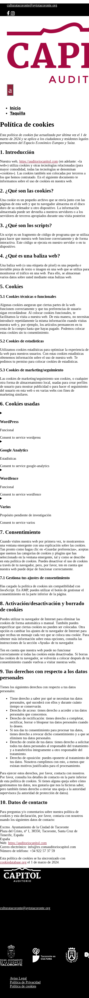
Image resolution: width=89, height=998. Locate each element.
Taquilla (17, 113)
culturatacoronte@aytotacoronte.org (32, 5)
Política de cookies (23, 986)
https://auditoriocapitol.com (38, 161)
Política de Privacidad (25, 982)
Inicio (15, 108)
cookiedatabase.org (13, 862)
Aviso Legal (18, 978)
